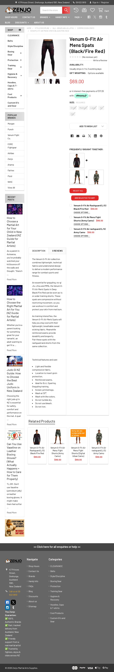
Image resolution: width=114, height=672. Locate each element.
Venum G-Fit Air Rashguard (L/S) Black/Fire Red (37, 450)
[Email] (77, 135)
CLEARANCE (13, 35)
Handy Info (61, 17)
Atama (11, 164)
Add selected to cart (85, 198)
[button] (88, 126)
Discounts (21, 22)
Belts (10, 41)
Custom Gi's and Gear (13, 104)
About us (39, 22)
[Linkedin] (95, 135)
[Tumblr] (106, 17)
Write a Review (100, 60)
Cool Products (12, 96)
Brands (44, 17)
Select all (78, 191)
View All (11, 187)
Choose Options (81, 212)
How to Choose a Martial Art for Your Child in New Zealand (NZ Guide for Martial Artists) (14, 231)
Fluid (10, 176)
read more (12, 279)
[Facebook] (88, 17)
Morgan (11, 123)
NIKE (10, 181)
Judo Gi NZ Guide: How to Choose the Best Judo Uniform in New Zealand (14, 380)
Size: (77, 102)
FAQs (77, 17)
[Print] (83, 135)
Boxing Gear (11, 53)
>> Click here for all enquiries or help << (57, 546)
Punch (10, 129)
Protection (13, 60)
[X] (94, 17)
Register (105, 2)
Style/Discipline (15, 46)
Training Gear (12, 67)
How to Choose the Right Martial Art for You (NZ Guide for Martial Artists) (14, 309)
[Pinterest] (101, 135)
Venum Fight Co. (13, 137)
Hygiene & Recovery (12, 75)
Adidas (11, 153)
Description (38, 250)
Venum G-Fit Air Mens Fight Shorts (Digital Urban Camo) (78, 451)
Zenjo (10, 159)
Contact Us (28, 17)
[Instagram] (100, 17)
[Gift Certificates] (85, 10)
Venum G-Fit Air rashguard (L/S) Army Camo (99, 450)
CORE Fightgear (12, 146)
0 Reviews (57, 250)
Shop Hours (11, 17)
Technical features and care (44, 359)
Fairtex (11, 170)
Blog (7, 22)
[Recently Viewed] (76, 10)
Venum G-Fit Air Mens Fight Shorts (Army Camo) (57, 451)
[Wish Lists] (93, 10)
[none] (47, 58)
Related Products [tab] (42, 421)
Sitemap (32, 606)
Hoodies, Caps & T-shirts (12, 85)
